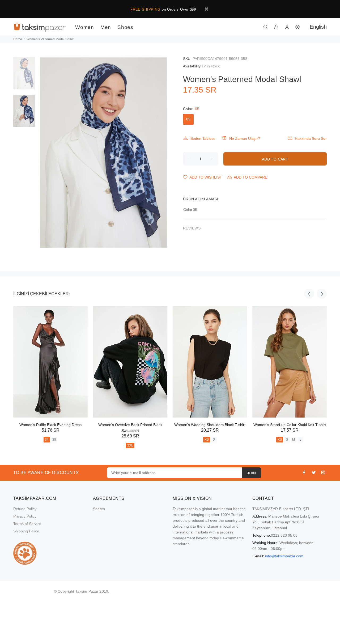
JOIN (251, 473)
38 (54, 439)
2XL (130, 445)
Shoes (125, 27)
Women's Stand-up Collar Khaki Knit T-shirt (289, 425)
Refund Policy (24, 509)
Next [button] (322, 294)
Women (84, 27)
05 (188, 119)
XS (207, 439)
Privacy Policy (24, 516)
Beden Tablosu (202, 138)
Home (17, 39)
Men (105, 27)
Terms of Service (27, 524)
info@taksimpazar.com (284, 556)
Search (99, 509)
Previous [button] (309, 294)
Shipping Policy (26, 531)
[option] (24, 76)
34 (47, 439)
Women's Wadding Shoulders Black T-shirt (209, 425)
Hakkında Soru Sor (311, 138)
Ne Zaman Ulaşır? (244, 138)
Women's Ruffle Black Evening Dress (50, 425)
